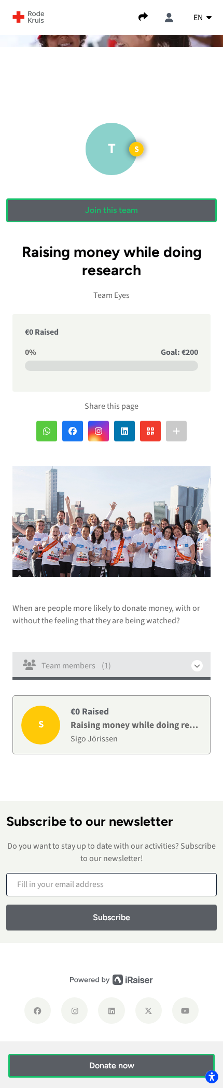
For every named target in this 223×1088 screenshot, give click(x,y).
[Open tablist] (111, 666)
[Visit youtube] (185, 1010)
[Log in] (169, 17)
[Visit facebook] (37, 1010)
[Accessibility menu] (211, 1076)
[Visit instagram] (74, 1010)
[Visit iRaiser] (111, 979)
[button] (111, 210)
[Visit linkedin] (111, 1010)
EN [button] (198, 17)
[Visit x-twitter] (148, 1010)
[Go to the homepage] (28, 16)
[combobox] (202, 17)
